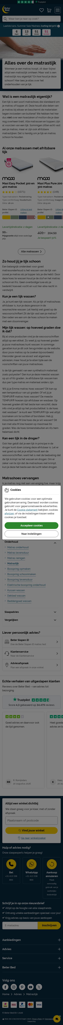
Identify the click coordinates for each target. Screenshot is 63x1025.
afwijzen (9, 513)
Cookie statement (27, 509)
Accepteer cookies (31, 525)
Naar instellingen (31, 533)
